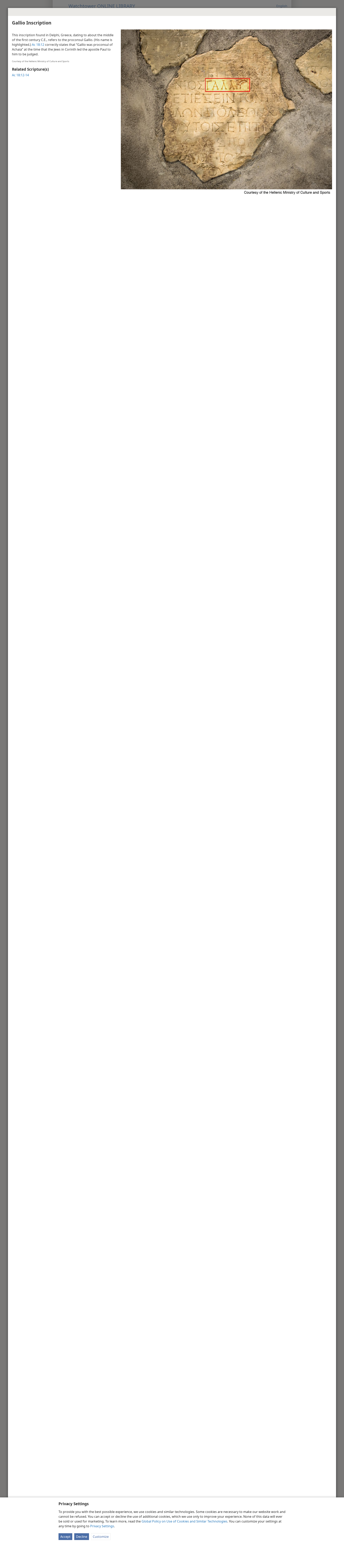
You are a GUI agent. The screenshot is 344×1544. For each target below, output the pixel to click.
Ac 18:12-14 (20, 75)
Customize (101, 1536)
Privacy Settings (102, 1526)
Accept (65, 1536)
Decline (81, 1536)
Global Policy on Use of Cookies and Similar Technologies (184, 1521)
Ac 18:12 (38, 44)
